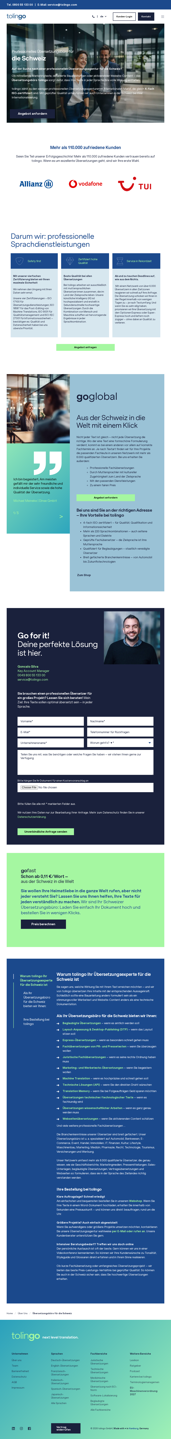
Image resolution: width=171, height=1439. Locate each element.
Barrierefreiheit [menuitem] (20, 1371)
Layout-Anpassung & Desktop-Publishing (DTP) (95, 1029)
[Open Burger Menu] (162, 16)
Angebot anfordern (32, 114)
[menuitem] (145, 1391)
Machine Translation (76, 1078)
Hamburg (133, 1428)
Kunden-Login (124, 16)
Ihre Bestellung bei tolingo (36, 1022)
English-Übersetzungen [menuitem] (64, 1365)
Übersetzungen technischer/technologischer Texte (98, 1097)
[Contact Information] (93, 16)
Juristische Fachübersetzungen (84, 1057)
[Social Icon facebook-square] (28, 1428)
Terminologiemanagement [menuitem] (145, 1382)
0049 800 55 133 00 (31, 675)
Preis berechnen (43, 924)
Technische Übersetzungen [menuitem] (99, 1371)
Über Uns (23, 1313)
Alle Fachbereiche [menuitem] (101, 1409)
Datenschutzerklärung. (32, 816)
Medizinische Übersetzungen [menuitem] (99, 1379)
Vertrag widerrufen (63, 1428)
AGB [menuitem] (14, 1382)
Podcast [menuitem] (135, 1371)
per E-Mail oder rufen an (128, 1231)
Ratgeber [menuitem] (135, 1365)
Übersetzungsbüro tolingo (30, 80)
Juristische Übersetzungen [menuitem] (99, 1362)
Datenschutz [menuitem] (19, 1376)
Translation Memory (76, 1091)
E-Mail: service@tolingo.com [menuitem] (57, 4)
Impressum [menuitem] (18, 1387)
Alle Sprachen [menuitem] (58, 1403)
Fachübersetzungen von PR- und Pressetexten (94, 1046)
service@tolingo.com (33, 679)
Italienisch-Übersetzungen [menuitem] (60, 1382)
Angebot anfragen (85, 347)
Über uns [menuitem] (17, 1360)
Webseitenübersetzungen (80, 1118)
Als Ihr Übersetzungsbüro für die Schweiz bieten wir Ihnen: (36, 999)
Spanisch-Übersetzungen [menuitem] (65, 1388)
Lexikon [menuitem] (134, 1360)
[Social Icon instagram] (21, 1428)
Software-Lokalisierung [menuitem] (104, 1395)
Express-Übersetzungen (79, 1040)
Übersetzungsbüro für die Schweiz (52, 1313)
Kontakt (146, 16)
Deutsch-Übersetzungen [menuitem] (65, 1360)
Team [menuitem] (15, 1365)
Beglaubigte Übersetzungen (82, 1023)
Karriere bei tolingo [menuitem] (141, 1376)
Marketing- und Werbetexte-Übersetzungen (93, 1067)
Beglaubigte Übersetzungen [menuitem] (99, 1403)
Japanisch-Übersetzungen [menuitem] (60, 1396)
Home (10, 1313)
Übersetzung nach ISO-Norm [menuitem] (104, 1388)
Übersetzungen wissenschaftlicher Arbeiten (92, 1108)
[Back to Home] (16, 16)
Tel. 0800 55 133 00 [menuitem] (20, 4)
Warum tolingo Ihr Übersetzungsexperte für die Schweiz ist (36, 980)
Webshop (135, 1201)
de (101, 16)
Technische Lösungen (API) (81, 1084)
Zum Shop (83, 575)
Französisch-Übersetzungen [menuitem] (60, 1373)
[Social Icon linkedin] (14, 1428)
